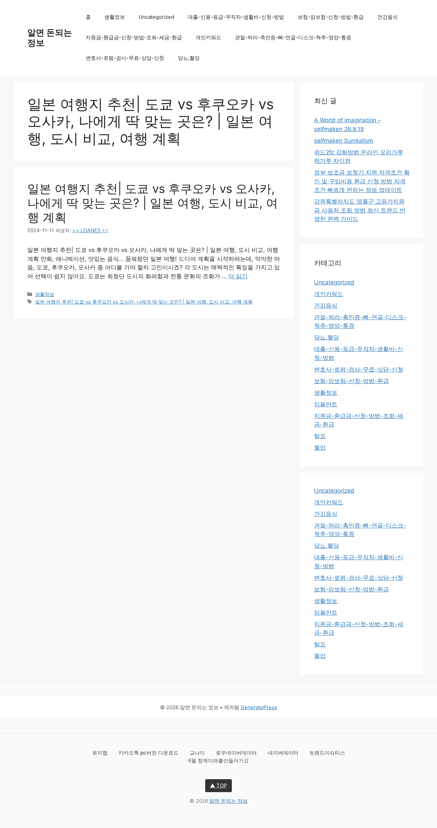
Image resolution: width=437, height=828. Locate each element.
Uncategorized (156, 17)
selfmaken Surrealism (343, 140)
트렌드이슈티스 (327, 752)
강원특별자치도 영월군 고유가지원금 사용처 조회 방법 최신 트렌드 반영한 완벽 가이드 (360, 210)
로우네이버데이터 (237, 752)
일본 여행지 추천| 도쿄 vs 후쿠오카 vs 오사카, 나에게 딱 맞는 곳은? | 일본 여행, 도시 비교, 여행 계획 (152, 202)
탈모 (320, 436)
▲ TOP (218, 785)
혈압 (320, 447)
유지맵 (100, 752)
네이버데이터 (284, 752)
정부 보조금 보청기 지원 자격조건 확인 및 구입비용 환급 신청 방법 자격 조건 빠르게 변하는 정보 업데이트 (362, 181)
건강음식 (387, 17)
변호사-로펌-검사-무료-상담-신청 (125, 58)
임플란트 (325, 404)
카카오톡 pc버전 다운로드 (149, 752)
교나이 (197, 752)
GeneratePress (259, 707)
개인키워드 (208, 37)
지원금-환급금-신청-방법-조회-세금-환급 (134, 37)
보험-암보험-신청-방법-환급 (331, 17)
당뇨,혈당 (189, 58)
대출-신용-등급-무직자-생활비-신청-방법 (236, 17)
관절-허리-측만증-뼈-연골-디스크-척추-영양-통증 (293, 37)
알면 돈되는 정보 (228, 801)
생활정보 (114, 17)
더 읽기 (238, 276)
